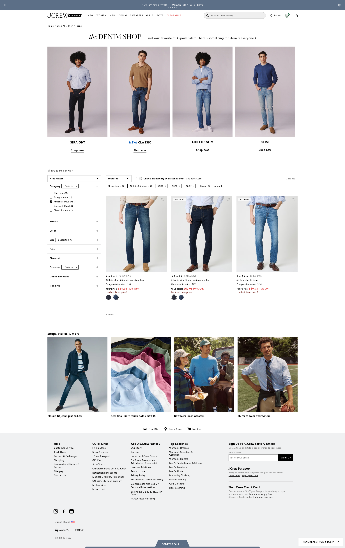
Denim (123, 15)
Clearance (174, 15)
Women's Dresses (179, 447)
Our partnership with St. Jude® (109, 468)
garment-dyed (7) (63, 205)
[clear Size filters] (71, 240)
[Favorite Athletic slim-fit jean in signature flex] (163, 200)
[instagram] (56, 511)
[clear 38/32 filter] (194, 186)
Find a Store (175, 429)
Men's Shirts (176, 471)
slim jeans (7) (61, 193)
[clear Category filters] (76, 186)
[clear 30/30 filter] (165, 186)
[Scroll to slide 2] (170, 7)
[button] (287, 15)
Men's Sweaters (178, 467)
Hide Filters (56, 178)
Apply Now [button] (267, 494)
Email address (235, 452)
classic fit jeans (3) (63, 210)
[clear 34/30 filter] (179, 186)
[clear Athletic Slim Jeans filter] (151, 186)
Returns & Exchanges (65, 456)
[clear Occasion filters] (76, 267)
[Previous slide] (95, 5)
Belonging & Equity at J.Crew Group (147, 493)
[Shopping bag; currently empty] (296, 15)
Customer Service (63, 447)
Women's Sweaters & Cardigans (181, 453)
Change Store (194, 178)
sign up (285, 457)
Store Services (100, 452)
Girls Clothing (177, 483)
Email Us (153, 429)
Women (176, 4)
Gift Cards (98, 460)
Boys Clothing (177, 487)
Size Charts (98, 464)
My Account (98, 489)
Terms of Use (138, 471)
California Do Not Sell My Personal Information (145, 485)
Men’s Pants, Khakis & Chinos (185, 463)
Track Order (60, 452)
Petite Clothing (177, 479)
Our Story (136, 447)
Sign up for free (250, 475)
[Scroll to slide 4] (174, 7)
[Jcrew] (78, 530)
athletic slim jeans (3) (65, 201)
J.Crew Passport (101, 456)
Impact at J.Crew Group (144, 456)
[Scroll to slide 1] (168, 7)
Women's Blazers (178, 458)
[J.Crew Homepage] (64, 15)
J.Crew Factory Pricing (143, 498)
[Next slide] (250, 5)
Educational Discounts (104, 472)
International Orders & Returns (66, 466)
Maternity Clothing (179, 475)
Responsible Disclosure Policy (147, 479)
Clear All (218, 186)
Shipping (59, 460)
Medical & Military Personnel (108, 476)
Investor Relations (141, 467)
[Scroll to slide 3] (172, 7)
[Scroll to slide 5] (176, 7)
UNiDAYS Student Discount (107, 481)
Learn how (254, 494)
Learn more (234, 475)
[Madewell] (61, 530)
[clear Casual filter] (209, 186)
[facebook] (64, 511)
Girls (193, 4)
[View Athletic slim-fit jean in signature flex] (136, 234)
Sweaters (136, 15)
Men (185, 4)
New (90, 15)
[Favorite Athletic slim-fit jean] (294, 200)
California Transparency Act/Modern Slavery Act (144, 462)
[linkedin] (71, 511)
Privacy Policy (138, 475)
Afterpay (58, 471)
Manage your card (264, 497)
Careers (135, 452)
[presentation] (112, 276)
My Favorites (99, 485)
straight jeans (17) (63, 197)
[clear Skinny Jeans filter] (123, 186)
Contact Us (60, 475)
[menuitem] (90, 15)
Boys (200, 4)
